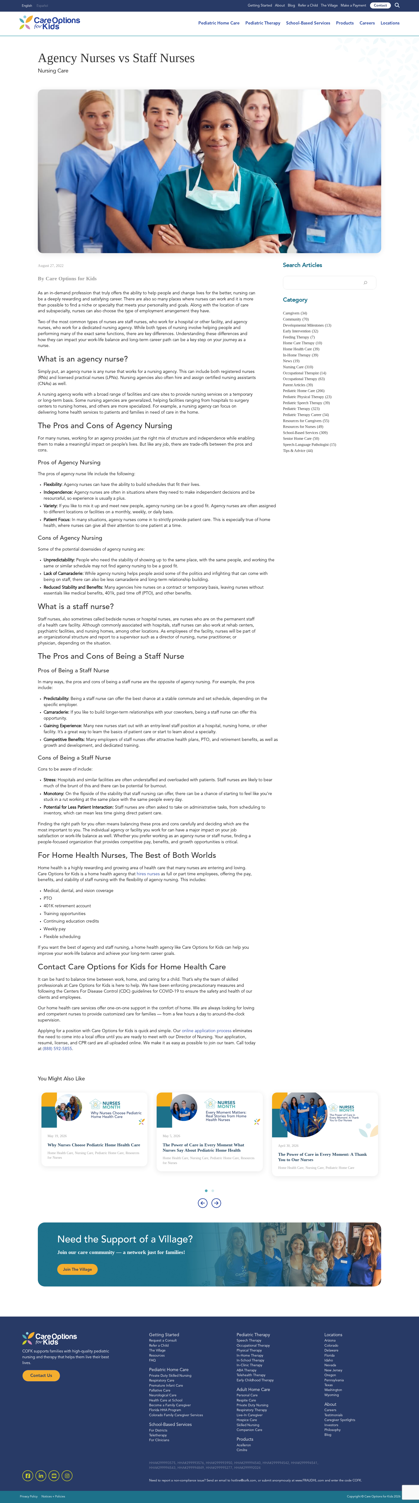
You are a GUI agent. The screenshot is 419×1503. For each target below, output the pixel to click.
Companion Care (249, 1430)
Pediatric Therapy (262, 23)
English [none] (27, 6)
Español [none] (42, 6)
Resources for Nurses (303, 427)
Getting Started (260, 6)
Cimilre (242, 1450)
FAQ (152, 1360)
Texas (328, 1385)
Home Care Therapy (302, 343)
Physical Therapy (249, 1350)
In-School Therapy (250, 1360)
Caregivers (295, 313)
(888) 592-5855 (57, 1049)
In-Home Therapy (300, 355)
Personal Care (247, 1395)
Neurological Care (163, 1395)
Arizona (330, 1340)
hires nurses (148, 874)
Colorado (331, 1345)
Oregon (330, 1375)
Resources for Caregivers (306, 421)
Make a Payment (353, 6)
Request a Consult (163, 1340)
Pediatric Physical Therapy (307, 397)
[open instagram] (67, 1475)
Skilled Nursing (248, 1425)
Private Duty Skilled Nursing (170, 1375)
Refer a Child (308, 6)
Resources (157, 1355)
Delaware (331, 1350)
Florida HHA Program (165, 1410)
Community (296, 319)
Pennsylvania (334, 1380)
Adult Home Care (253, 1390)
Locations (390, 23)
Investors (331, 1425)
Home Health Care (301, 349)
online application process (207, 1031)
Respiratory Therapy (252, 1410)
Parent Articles (298, 385)
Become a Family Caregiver (170, 1405)
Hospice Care (247, 1420)
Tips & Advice (298, 451)
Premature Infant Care (166, 1385)
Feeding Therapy (299, 337)
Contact (380, 6)
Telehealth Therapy (251, 1375)
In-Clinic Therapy (249, 1365)
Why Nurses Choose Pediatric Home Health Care (94, 1144)
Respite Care (246, 1400)
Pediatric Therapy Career (306, 415)
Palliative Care (159, 1390)
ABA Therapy (247, 1370)
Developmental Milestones (307, 325)
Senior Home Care (301, 438)
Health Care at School (165, 1400)
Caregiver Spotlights (339, 1420)
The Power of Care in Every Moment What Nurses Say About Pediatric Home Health (203, 1147)
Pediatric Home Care (219, 23)
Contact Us (41, 1376)
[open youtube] (53, 1475)
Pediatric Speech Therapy (306, 403)
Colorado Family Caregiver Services (176, 1415)
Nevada (330, 1365)
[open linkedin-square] (40, 1475)
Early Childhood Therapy (255, 1380)
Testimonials (333, 1415)
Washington (333, 1390)
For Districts (158, 1430)
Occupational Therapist (304, 373)
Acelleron (244, 1445)
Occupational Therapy (304, 379)
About (280, 6)
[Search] (365, 282)
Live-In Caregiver (250, 1415)
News (291, 361)
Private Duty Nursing (252, 1405)
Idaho (328, 1360)
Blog (291, 6)
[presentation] (203, 1203)
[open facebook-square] (27, 1475)
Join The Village (77, 1270)
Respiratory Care (161, 1380)
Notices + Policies (53, 1496)
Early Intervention (300, 331)
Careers (367, 23)
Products (345, 23)
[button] (206, 1191)
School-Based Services (308, 23)
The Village (329, 6)
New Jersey (333, 1370)
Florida (329, 1355)
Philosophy (332, 1430)
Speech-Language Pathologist (309, 444)
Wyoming (331, 1395)
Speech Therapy (249, 1340)
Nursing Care (298, 367)
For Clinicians (159, 1440)
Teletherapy (158, 1435)
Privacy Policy (29, 1496)
